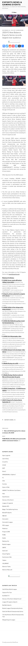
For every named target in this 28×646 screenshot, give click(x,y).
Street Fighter (6, 554)
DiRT (3, 468)
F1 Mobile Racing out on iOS (10, 363)
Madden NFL (5, 506)
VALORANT (5, 563)
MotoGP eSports (7, 512)
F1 (15, 419)
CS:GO (4, 465)
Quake (4, 538)
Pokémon (5, 528)
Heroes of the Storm (8, 500)
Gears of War (5, 487)
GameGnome (19, 30)
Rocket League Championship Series (12, 608)
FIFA (3, 481)
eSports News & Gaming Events (12, 3)
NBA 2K (4, 516)
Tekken (4, 560)
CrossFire (5, 462)
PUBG (4, 535)
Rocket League (6, 544)
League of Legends (7, 503)
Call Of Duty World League (9, 589)
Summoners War (7, 557)
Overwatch (5, 519)
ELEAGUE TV (5, 595)
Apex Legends (6, 455)
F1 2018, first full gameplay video (11, 336)
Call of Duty (5, 458)
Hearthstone (5, 497)
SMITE (4, 547)
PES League (5, 525)
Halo (3, 493)
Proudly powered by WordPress (10, 642)
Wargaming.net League (8, 620)
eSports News (9, 419)
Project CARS (6, 531)
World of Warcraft (7, 569)
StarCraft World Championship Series (12, 611)
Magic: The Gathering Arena (10, 509)
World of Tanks (6, 566)
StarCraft (5, 550)
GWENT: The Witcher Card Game (11, 490)
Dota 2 (4, 471)
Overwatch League (7, 522)
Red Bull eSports (6, 605)
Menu (14, 12)
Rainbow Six (5, 541)
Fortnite (4, 484)
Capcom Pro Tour (7, 592)
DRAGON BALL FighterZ (9, 474)
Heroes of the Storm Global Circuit (11, 599)
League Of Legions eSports (9, 602)
